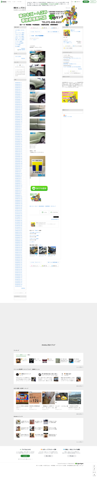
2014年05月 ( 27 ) (18, 282)
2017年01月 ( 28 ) (18, 228)
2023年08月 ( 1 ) (18, 96)
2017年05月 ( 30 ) (18, 222)
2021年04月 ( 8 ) (18, 143)
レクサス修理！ (18, 44)
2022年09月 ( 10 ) (18, 114)
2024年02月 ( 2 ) (18, 85)
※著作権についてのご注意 (67, 116)
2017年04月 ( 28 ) (18, 223)
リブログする (55, 212)
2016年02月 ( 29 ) (18, 247)
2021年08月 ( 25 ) (18, 136)
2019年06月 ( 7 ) (18, 180)
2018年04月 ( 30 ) (18, 203)
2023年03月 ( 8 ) (18, 104)
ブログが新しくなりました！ (35, 232)
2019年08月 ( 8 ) (18, 176)
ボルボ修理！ (17, 46)
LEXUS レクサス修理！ (20, 38)
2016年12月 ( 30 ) (18, 230)
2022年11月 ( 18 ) (18, 111)
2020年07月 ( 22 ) (18, 158)
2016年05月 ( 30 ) (18, 242)
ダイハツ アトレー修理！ (34, 235)
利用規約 (53, 465)
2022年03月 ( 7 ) (18, 124)
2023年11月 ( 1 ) (18, 91)
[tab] (21, 354)
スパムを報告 (39, 465)
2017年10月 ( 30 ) (18, 213)
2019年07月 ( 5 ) (18, 178)
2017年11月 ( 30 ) (18, 212)
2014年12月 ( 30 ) (18, 271)
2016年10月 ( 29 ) (18, 233)
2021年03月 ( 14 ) (18, 144)
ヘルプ (82, 465)
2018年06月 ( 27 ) (18, 200)
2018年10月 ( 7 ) (18, 193)
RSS (66, 115)
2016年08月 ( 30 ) (18, 237)
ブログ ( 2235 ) (18, 56)
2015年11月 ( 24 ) (18, 252)
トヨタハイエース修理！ (34, 238)
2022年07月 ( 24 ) (18, 117)
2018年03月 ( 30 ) (18, 205)
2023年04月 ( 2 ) (18, 102)
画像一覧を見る (22, 49)
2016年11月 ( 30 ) (18, 232)
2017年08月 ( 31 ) (18, 217)
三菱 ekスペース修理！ (20, 39)
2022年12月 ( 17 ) (18, 109)
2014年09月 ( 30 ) (18, 276)
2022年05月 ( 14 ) (18, 121)
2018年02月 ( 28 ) (18, 207)
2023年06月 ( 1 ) (18, 99)
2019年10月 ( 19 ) (18, 173)
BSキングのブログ (22, 8)
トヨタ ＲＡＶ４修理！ (19, 36)
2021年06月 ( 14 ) (18, 139)
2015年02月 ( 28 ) (18, 267)
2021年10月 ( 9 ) (18, 133)
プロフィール (73, 31)
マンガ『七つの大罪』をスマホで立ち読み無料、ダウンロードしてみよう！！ (72, 66)
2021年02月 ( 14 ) (18, 146)
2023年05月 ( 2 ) (18, 101)
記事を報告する (56, 219)
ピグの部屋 (78, 31)
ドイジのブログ (66, 61)
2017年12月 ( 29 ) (18, 210)
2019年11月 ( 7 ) (18, 171)
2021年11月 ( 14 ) (18, 131)
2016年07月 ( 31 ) (18, 239)
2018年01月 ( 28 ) (18, 208)
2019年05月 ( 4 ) (18, 181)
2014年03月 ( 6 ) (18, 286)
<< (17, 65)
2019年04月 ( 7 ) (18, 183)
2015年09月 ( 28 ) (18, 255)
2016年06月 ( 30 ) (18, 240)
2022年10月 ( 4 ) (18, 112)
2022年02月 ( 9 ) (18, 126)
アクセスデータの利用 (62, 465)
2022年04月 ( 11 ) (18, 122)
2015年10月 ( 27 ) (18, 254)
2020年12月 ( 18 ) (18, 149)
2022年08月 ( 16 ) (18, 116)
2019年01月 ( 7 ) (18, 188)
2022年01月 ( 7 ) (18, 128)
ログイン (93, 1)
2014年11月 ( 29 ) (18, 272)
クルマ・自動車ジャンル (67, 42)
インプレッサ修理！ (19, 41)
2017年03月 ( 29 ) (18, 225)
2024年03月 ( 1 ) (18, 84)
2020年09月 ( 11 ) (18, 154)
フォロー (40, 225)
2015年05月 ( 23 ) (18, 262)
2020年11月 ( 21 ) (18, 151)
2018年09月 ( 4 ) (18, 195)
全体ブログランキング (67, 41)
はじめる (25, 456)
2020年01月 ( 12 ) (18, 168)
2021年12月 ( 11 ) (18, 129)
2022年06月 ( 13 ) (18, 119)
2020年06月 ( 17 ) (18, 159)
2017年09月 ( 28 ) (18, 215)
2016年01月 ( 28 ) (18, 249)
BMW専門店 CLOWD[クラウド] (69, 63)
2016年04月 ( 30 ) (18, 244)
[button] (94, 474)
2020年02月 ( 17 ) (18, 166)
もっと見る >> (32, 241)
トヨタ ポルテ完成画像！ (37, 35)
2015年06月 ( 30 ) (18, 260)
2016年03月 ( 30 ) (18, 245)
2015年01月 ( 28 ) (18, 269)
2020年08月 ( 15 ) (18, 156)
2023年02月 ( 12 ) (18, 106)
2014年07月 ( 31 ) (18, 279)
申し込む (72, 456)
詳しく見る (48, 456)
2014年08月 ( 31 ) (18, 277)
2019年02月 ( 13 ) (18, 186)
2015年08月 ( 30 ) (18, 257)
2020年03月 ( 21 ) (18, 165)
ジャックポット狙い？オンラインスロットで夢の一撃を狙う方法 (72, 58)
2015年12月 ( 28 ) (18, 250)
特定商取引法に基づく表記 (73, 465)
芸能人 (29, 354)
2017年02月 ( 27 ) (18, 227)
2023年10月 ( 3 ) (18, 92)
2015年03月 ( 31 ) (18, 265)
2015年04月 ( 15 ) (18, 264)
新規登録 (86, 1)
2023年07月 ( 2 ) (18, 97)
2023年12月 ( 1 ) (18, 89)
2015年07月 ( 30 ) (18, 259)
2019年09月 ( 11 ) (18, 175)
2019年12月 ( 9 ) (18, 170)
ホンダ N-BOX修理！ (19, 43)
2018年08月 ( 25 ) (18, 197)
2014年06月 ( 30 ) (18, 281)
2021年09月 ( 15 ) (18, 134)
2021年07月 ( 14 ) (18, 138)
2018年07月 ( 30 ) (18, 198)
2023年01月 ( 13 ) (18, 107)
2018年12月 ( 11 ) (18, 190)
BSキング (72, 30)
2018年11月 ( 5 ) (18, 191)
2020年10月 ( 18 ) (18, 153)
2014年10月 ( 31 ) (18, 274)
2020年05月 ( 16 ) (18, 161)
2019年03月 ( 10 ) (18, 185)
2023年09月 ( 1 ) (18, 94)
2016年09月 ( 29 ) (18, 235)
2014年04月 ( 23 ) (18, 284)
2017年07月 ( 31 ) (18, 218)
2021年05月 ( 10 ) (18, 141)
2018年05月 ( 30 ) (18, 202)
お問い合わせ (47, 465)
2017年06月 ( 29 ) (18, 220)
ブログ (34, 39)
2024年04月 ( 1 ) (18, 82)
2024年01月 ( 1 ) (18, 87)
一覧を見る (80, 68)
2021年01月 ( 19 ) (18, 148)
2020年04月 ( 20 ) (18, 163)
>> (22, 65)
